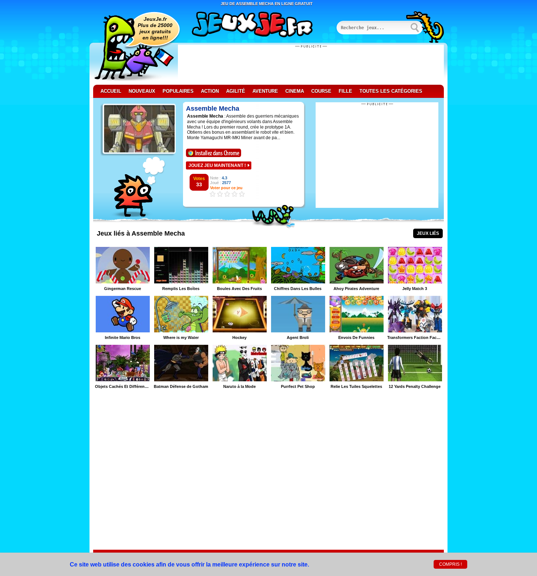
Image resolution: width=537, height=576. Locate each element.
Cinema (294, 91)
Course (321, 91)
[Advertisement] (311, 64)
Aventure (265, 91)
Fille (345, 91)
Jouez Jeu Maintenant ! (217, 165)
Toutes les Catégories (390, 91)
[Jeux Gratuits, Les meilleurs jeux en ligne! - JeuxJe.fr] (261, 25)
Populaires (178, 91)
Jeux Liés (428, 233)
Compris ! (450, 564)
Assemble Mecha (212, 108)
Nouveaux (142, 91)
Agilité (235, 91)
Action (210, 91)
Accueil (110, 91)
